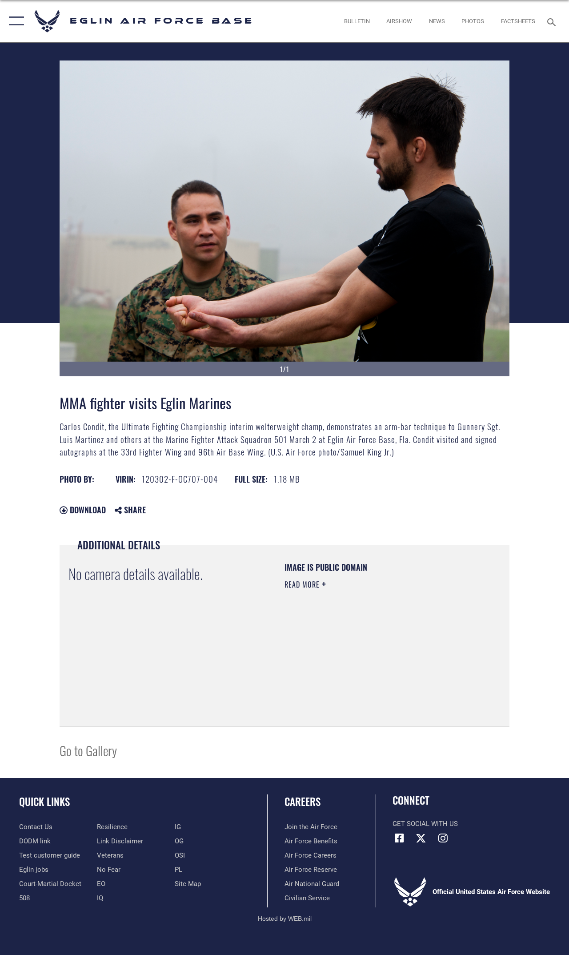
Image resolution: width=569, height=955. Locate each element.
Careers (302, 801)
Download (87, 510)
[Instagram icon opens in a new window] (442, 838)
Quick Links (44, 801)
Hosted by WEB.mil (285, 918)
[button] (14, 21)
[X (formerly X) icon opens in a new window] (421, 838)
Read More (303, 584)
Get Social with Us (425, 824)
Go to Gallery (88, 750)
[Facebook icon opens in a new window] (399, 838)
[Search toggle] (553, 21)
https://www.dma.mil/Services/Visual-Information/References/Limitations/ (364, 659)
